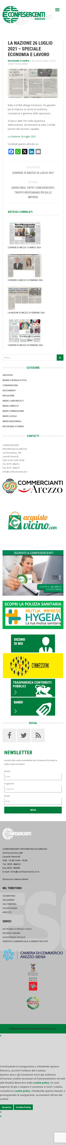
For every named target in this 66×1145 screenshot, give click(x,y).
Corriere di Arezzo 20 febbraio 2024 (25, 345)
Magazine (8, 395)
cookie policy (41, 1082)
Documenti (9, 390)
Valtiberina (10, 903)
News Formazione (13, 410)
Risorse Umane (11, 933)
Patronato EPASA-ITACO (17, 928)
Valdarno (8, 899)
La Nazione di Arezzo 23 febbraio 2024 (26, 312)
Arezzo (7, 912)
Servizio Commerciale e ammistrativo (25, 941)
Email (6, 796)
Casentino (9, 895)
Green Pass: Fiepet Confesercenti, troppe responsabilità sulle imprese (33, 192)
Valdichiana (10, 908)
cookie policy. (22, 1090)
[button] (57, 9)
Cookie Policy (23, 1107)
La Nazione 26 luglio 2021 (22, 136)
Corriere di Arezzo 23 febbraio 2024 (25, 280)
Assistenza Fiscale (14, 937)
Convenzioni (10, 385)
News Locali (10, 416)
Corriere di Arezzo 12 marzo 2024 (24, 247)
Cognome (9, 783)
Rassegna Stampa (18, 60)
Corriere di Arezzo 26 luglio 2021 (33, 172)
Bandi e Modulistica (15, 380)
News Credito (11, 405)
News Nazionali (12, 421)
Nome (7, 771)
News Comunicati (13, 400)
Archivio (8, 375)
